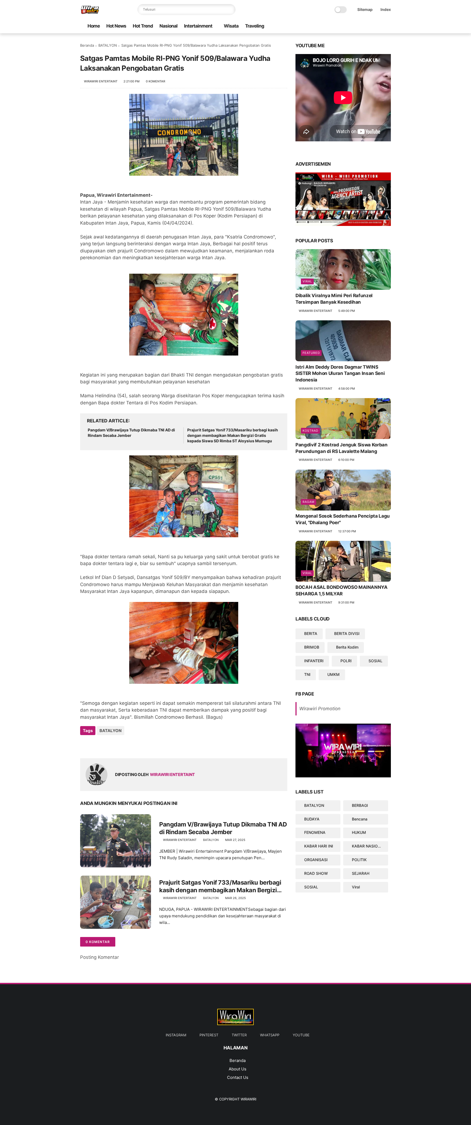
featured (311, 353)
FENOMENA (314, 832)
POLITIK (359, 859)
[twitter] (361, 26)
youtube (301, 1035)
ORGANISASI (316, 859)
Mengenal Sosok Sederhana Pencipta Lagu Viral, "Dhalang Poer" (342, 520)
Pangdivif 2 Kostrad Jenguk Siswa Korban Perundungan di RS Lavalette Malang (341, 448)
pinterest (209, 1035)
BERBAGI (360, 805)
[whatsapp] (353, 26)
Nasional (168, 26)
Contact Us (237, 1077)
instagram (176, 1035)
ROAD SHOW (316, 873)
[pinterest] (370, 26)
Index (386, 9)
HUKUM (359, 832)
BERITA (310, 633)
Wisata (231, 26)
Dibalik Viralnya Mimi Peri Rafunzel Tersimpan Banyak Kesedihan (334, 299)
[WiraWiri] (90, 12)
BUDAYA (311, 819)
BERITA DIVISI (347, 633)
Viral (307, 282)
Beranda (87, 45)
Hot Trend (143, 26)
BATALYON (107, 45)
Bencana (359, 819)
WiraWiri (248, 1099)
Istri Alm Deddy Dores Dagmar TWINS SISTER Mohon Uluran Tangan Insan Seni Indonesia (340, 373)
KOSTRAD (310, 430)
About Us (237, 1069)
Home (93, 26)
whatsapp (269, 1035)
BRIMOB (311, 647)
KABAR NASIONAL (368, 846)
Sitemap (365, 9)
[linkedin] (128, 745)
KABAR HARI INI (318, 846)
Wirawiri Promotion (319, 709)
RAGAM (309, 502)
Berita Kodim (347, 647)
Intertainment (198, 26)
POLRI (346, 660)
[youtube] (344, 26)
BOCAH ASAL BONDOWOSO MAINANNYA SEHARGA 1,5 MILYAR (341, 591)
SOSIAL (375, 660)
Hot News (116, 26)
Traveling (254, 26)
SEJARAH (360, 873)
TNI (307, 674)
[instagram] (379, 26)
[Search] (230, 9)
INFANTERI (314, 660)
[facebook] (388, 26)
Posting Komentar (99, 957)
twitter (239, 1035)
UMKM (333, 674)
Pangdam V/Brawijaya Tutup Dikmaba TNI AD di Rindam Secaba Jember (131, 433)
